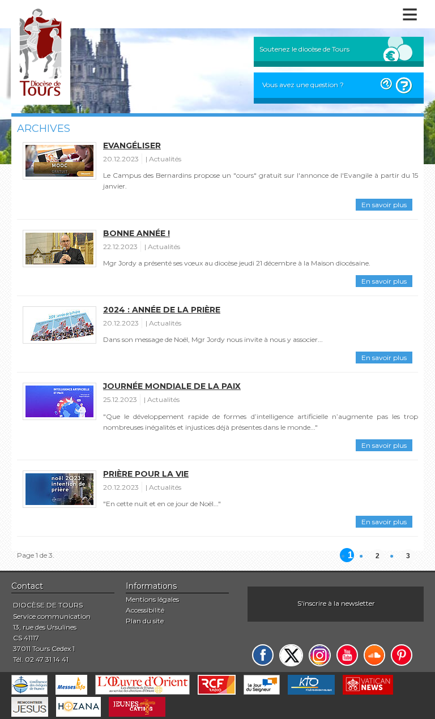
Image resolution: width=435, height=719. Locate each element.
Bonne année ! (136, 233)
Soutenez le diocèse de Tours (304, 49)
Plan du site (145, 621)
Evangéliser (132, 145)
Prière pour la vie (146, 474)
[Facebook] (263, 655)
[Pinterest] (401, 655)
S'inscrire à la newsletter (336, 603)
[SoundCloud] (374, 655)
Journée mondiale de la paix (172, 386)
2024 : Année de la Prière (161, 310)
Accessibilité (145, 610)
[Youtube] (347, 655)
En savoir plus (384, 204)
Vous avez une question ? (303, 84)
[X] (291, 655)
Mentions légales (152, 599)
